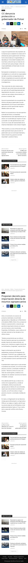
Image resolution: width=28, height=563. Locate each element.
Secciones (7, 6)
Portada (4, 556)
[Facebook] (8, 23)
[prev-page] (3, 186)
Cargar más (13, 260)
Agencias (21, 558)
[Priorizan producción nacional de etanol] (5, 174)
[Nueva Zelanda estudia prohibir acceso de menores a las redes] (5, 238)
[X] (11, 23)
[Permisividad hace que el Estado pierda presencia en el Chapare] (5, 166)
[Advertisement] (14, 205)
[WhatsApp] (15, 23)
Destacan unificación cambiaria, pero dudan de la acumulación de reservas (18, 253)
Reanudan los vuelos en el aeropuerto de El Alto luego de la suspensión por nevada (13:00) (18, 230)
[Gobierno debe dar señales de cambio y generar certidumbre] (5, 181)
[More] (22, 23)
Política (11, 6)
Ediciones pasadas (13, 558)
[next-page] (5, 186)
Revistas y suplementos (19, 556)
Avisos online (4, 558)
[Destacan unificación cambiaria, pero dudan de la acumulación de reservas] (5, 253)
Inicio (3, 6)
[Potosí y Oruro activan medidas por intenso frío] (5, 246)
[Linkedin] (18, 23)
